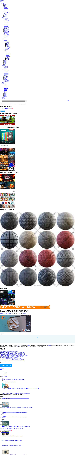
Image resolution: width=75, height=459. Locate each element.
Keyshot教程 (6, 28)
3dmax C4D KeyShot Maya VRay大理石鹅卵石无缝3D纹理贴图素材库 (12, 359)
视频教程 (5, 94)
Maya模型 (8, 58)
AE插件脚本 (6, 73)
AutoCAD (6, 6)
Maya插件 (6, 77)
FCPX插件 (6, 67)
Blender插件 (6, 74)
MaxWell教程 (6, 29)
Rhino (5, 13)
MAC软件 (6, 66)
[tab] (35, 285)
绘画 (3, 82)
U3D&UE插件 (6, 81)
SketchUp (5, 14)
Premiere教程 (6, 32)
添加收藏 (24, 313)
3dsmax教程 (6, 18)
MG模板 (7, 48)
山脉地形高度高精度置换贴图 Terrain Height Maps (9, 351)
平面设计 (5, 64)
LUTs (5, 63)
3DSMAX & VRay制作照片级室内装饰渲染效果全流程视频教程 (13, 379)
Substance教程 (6, 34)
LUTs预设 (6, 87)
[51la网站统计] (11, 430)
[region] (37, 249)
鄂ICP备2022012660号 (5, 432)
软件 (3, 3)
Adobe (5, 5)
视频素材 (5, 61)
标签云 (14, 428)
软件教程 (9, 313)
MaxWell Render (7, 12)
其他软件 (5, 16)
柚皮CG (1, 313)
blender (3, 376)
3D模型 (5, 50)
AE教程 (5, 19)
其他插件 (5, 68)
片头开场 (7, 41)
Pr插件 (5, 78)
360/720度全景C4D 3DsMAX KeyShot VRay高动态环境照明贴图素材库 (12, 353)
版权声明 (17, 428)
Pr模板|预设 (6, 49)
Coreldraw (6, 9)
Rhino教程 (6, 33)
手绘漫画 (5, 93)
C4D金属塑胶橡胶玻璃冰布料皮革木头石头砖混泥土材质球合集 (11, 356)
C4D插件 (5, 75)
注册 (68, 100)
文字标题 (7, 43)
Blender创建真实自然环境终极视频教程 (9, 381)
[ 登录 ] (3, 398)
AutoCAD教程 (6, 20)
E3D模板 (7, 45)
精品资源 (3, 83)
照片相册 (7, 42)
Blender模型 (8, 54)
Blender (5, 7)
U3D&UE (7, 59)
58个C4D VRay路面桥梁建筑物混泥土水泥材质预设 (9, 357)
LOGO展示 (8, 47)
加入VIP (3, 98)
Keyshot (5, 10)
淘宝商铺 (3, 97)
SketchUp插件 (6, 80)
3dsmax (5, 4)
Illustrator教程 (6, 27)
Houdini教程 (6, 26)
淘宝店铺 (21, 428)
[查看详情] (37, 249)
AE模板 (5, 40)
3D (17, 346)
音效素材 (5, 62)
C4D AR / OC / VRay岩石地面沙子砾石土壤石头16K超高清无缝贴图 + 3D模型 (14, 355)
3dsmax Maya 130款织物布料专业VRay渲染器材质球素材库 (10, 358)
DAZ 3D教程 (6, 25)
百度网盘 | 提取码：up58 (6, 365)
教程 (3, 17)
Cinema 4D (6, 8)
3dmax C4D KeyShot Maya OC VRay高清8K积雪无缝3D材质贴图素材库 (12, 352)
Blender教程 (6, 21)
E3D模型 (7, 57)
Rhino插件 (6, 79)
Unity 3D (5, 15)
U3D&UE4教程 (6, 35)
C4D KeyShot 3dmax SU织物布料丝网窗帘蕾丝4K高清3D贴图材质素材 (12, 354)
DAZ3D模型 (8, 56)
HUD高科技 (8, 46)
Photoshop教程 (6, 31)
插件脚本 (3, 69)
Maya (5, 11)
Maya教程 (6, 30)
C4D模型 (7, 55)
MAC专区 (4, 65)
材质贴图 (5, 60)
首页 (1, 1)
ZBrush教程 (6, 36)
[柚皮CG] (2, 0)
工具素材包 (8, 44)
